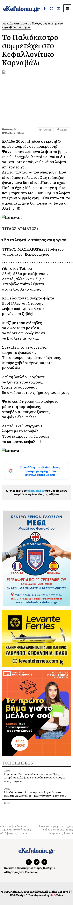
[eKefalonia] (21, 9)
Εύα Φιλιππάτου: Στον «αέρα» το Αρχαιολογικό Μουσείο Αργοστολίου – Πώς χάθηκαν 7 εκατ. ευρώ (35, 793)
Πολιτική (22, 868)
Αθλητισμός (11, 872)
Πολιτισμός (35, 868)
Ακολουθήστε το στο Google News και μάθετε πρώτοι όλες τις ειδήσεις (36, 492)
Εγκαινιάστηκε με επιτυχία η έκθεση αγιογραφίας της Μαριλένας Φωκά (56, 829)
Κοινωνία (10, 868)
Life (21, 872)
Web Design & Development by (36, 895)
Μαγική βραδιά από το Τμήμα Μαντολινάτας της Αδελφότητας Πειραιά (15, 829)
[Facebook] (45, 9)
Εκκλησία (49, 868)
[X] (52, 9)
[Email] (58, 9)
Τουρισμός (31, 872)
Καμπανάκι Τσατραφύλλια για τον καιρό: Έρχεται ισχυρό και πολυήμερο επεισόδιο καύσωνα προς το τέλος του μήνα (34, 777)
